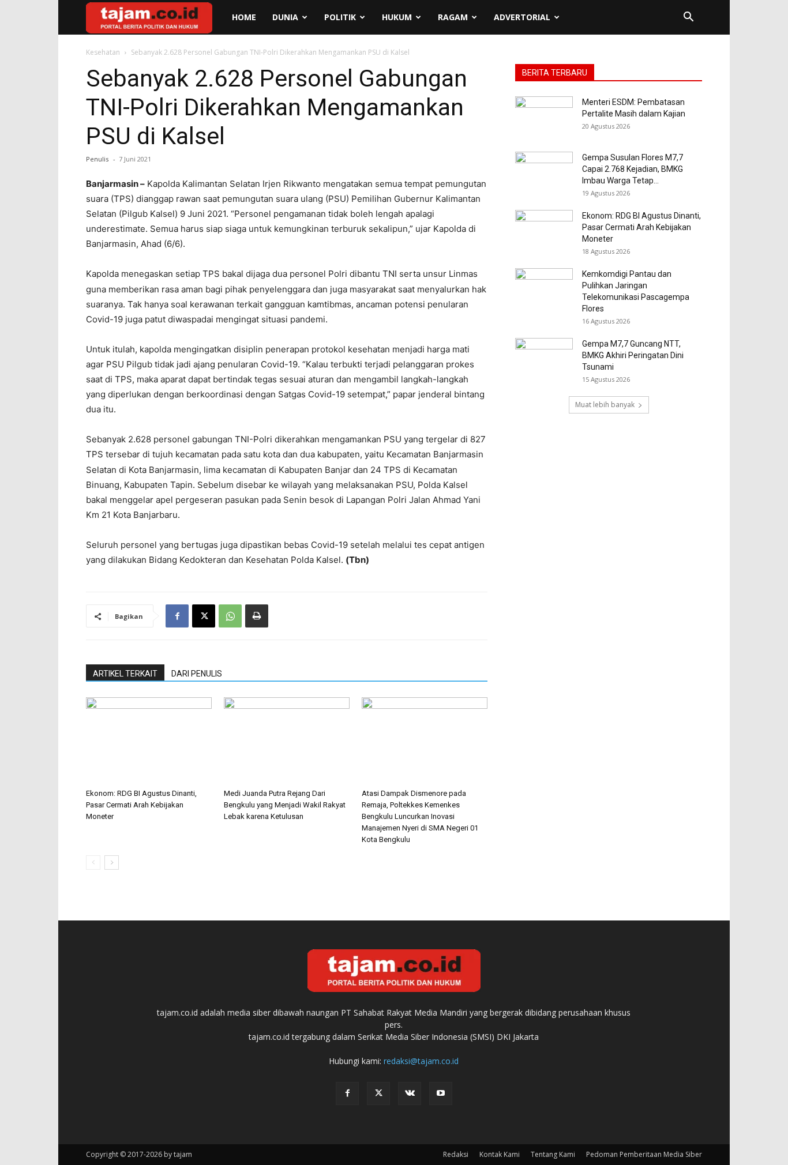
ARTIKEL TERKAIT (125, 673)
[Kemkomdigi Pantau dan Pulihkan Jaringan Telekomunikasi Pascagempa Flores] (544, 288)
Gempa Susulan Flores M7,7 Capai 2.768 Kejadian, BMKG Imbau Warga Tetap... (632, 169)
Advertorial (522, 17)
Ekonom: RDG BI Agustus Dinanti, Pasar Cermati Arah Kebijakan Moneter (141, 805)
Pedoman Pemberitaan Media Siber (644, 1154)
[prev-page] (93, 862)
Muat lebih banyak (605, 404)
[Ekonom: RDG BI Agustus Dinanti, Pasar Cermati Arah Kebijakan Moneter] (149, 740)
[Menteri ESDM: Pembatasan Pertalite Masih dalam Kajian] (544, 116)
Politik (340, 17)
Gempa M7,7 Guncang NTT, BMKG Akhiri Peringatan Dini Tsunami (633, 355)
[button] (688, 18)
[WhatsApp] (230, 615)
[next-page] (111, 862)
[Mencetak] (256, 615)
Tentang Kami (553, 1154)
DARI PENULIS (196, 673)
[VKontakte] (409, 1093)
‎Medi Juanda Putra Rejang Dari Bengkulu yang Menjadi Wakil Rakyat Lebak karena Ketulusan (285, 805)
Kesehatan (103, 52)
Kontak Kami (499, 1154)
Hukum (397, 17)
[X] (203, 615)
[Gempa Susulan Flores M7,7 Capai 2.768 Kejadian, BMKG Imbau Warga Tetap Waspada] (544, 172)
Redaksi (455, 1154)
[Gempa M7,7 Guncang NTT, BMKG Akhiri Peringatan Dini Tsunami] (544, 358)
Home (244, 17)
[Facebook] (177, 615)
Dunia (285, 17)
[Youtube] (440, 1093)
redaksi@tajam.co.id (421, 1060)
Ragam (453, 17)
